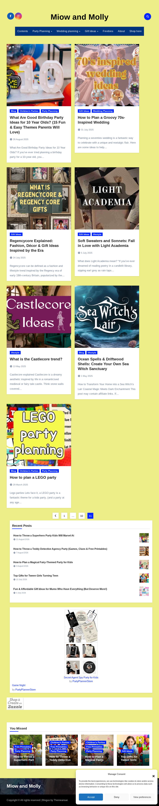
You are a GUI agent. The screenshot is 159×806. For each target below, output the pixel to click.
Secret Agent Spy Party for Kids (81, 677)
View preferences (142, 797)
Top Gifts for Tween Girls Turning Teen (35, 575)
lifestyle (97, 234)
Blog (13, 111)
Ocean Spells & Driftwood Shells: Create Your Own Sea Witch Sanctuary (103, 364)
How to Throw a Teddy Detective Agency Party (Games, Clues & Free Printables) (60, 549)
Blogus (46, 800)
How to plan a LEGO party (33, 477)
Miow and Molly (80, 17)
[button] (152, 774)
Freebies (108, 31)
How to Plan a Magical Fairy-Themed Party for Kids (43, 562)
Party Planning (42, 31)
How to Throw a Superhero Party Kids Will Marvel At (43, 535)
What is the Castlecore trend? (36, 359)
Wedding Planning (103, 111)
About (121, 31)
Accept (91, 797)
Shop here (135, 31)
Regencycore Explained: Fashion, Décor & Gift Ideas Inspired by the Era (34, 245)
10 (81, 515)
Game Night (18, 685)
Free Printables (23, 747)
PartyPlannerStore (83, 681)
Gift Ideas (91, 31)
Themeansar (61, 800)
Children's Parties (29, 111)
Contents (22, 31)
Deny (116, 797)
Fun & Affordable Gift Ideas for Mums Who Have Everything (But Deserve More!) (60, 589)
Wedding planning (68, 31)
